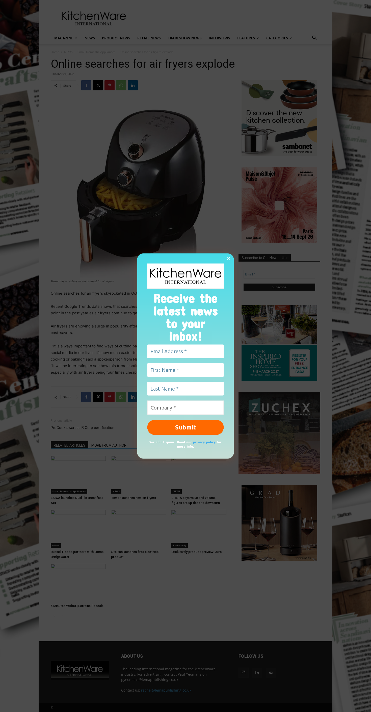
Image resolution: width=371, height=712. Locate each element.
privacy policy (204, 442)
